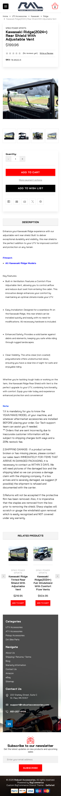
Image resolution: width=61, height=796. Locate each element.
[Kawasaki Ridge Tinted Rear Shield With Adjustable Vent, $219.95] (18, 553)
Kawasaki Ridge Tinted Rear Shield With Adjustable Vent (18, 583)
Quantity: (11, 154)
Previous (3, 576)
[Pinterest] (40, 201)
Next (57, 576)
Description (30, 222)
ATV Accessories (14, 631)
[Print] (25, 201)
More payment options (30, 180)
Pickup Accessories (15, 635)
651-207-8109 (18, 711)
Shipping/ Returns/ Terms (18, 657)
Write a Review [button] (46, 53)
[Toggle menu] (6, 6)
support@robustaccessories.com (29, 704)
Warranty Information (16, 665)
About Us (10, 652)
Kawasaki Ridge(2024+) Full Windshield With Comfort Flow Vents (43, 583)
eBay (8, 677)
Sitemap (10, 681)
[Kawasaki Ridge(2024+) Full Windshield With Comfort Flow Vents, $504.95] (42, 553)
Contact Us (11, 669)
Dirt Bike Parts (12, 639)
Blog (8, 661)
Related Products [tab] (30, 535)
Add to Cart (18, 603)
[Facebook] (9, 201)
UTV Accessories (14, 627)
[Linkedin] (9, 723)
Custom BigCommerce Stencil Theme (25, 785)
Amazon (10, 673)
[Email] (17, 201)
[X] (33, 201)
